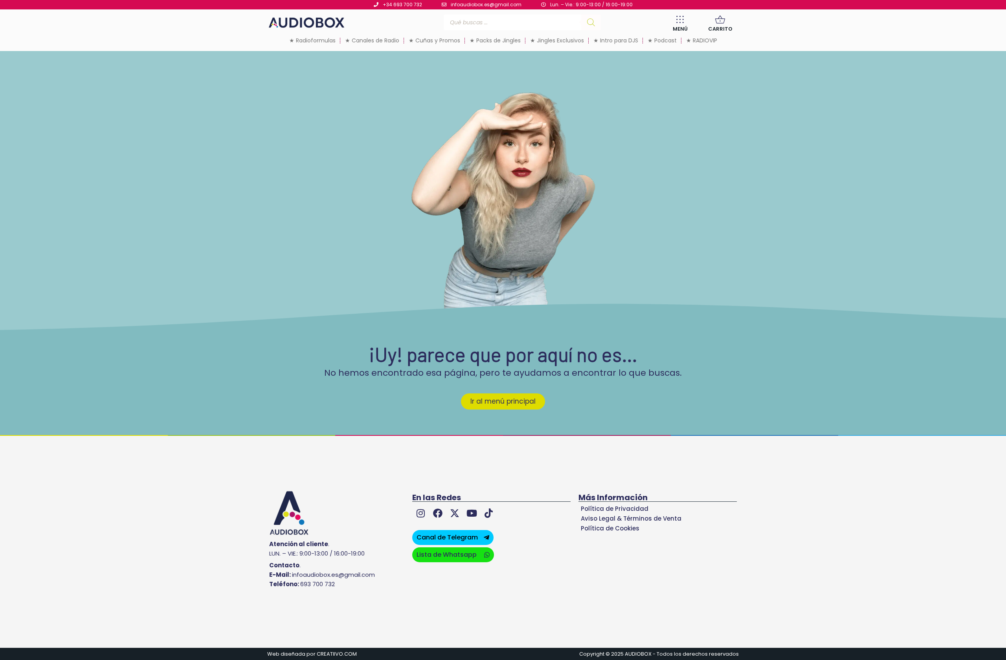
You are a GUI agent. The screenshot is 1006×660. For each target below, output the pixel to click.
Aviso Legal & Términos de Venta (631, 518)
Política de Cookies (610, 528)
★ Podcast (662, 40)
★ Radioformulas (312, 40)
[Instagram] (420, 513)
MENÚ (680, 29)
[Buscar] (591, 22)
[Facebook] (437, 513)
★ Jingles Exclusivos (557, 40)
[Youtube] (471, 513)
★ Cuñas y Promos (434, 40)
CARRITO (720, 29)
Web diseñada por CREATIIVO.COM (312, 654)
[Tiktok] (488, 513)
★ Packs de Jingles (495, 40)
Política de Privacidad (614, 509)
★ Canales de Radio (372, 40)
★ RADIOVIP (701, 40)
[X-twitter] (454, 513)
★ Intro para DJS (615, 40)
